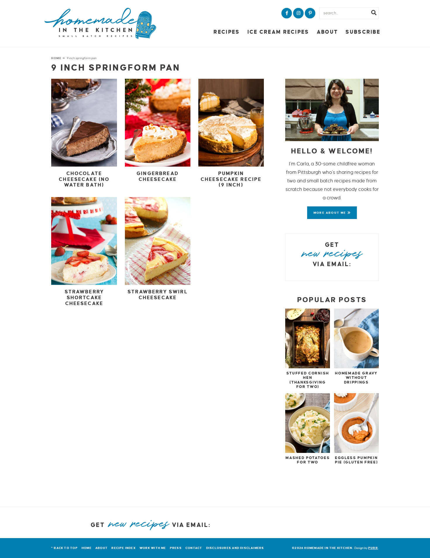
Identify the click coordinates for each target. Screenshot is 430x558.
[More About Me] (332, 110)
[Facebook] (286, 13)
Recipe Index (123, 548)
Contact (193, 548)
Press (176, 548)
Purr (373, 548)
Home (56, 58)
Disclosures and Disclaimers (235, 548)
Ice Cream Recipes (278, 32)
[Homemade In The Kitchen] (100, 23)
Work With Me (153, 548)
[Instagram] (298, 13)
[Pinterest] (310, 13)
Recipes (227, 32)
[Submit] (374, 13)
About (327, 32)
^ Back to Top (64, 548)
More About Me (331, 212)
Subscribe (362, 32)
